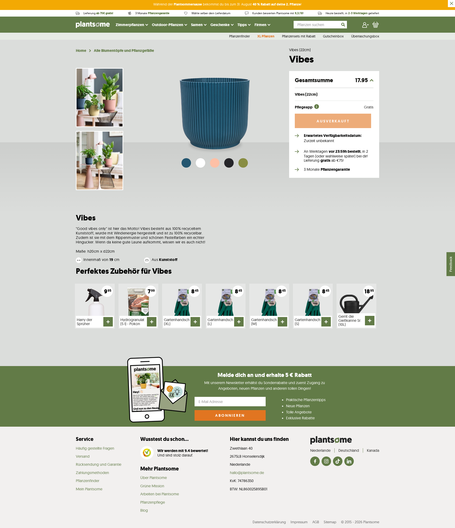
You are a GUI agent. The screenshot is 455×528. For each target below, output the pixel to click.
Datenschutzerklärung (269, 522)
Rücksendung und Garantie (98, 464)
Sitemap (330, 522)
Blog (144, 510)
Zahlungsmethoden (92, 472)
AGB (315, 522)
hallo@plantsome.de (247, 472)
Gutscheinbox (333, 36)
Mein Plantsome (89, 489)
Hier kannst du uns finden (259, 439)
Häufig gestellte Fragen (95, 448)
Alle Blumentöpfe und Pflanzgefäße (124, 51)
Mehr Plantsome (159, 468)
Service (84, 439)
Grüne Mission (152, 485)
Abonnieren (230, 415)
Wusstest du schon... (164, 439)
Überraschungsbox (365, 36)
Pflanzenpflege (152, 502)
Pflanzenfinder (239, 36)
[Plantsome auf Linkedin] (349, 461)
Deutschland (348, 450)
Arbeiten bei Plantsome (159, 494)
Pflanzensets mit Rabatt (298, 36)
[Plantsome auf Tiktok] (337, 461)
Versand (83, 456)
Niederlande (320, 450)
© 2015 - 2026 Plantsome (360, 522)
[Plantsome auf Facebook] (315, 461)
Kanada (373, 450)
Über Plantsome (153, 477)
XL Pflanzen (265, 36)
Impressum (299, 522)
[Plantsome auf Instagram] (326, 461)
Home (81, 51)
